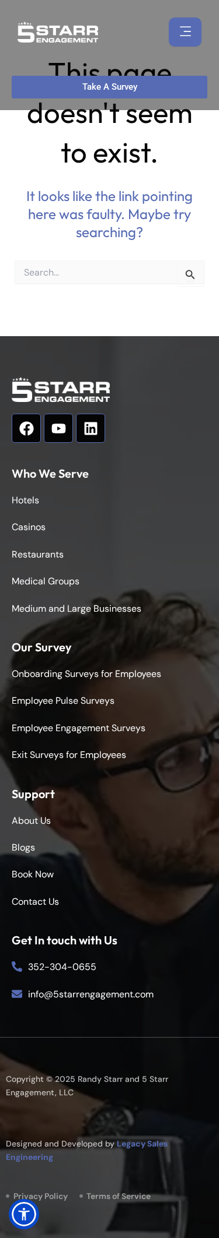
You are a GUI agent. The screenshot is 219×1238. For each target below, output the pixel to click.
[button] (24, 1214)
